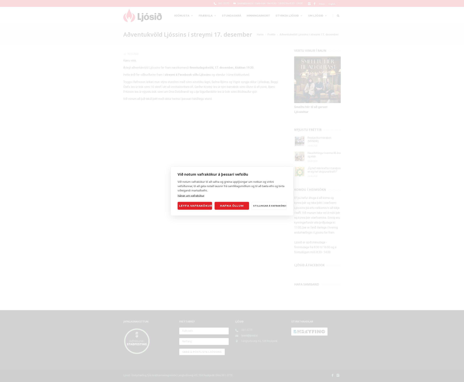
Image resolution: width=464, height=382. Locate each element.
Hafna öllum (232, 205)
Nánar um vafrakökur (191, 195)
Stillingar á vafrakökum (269, 206)
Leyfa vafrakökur (195, 205)
